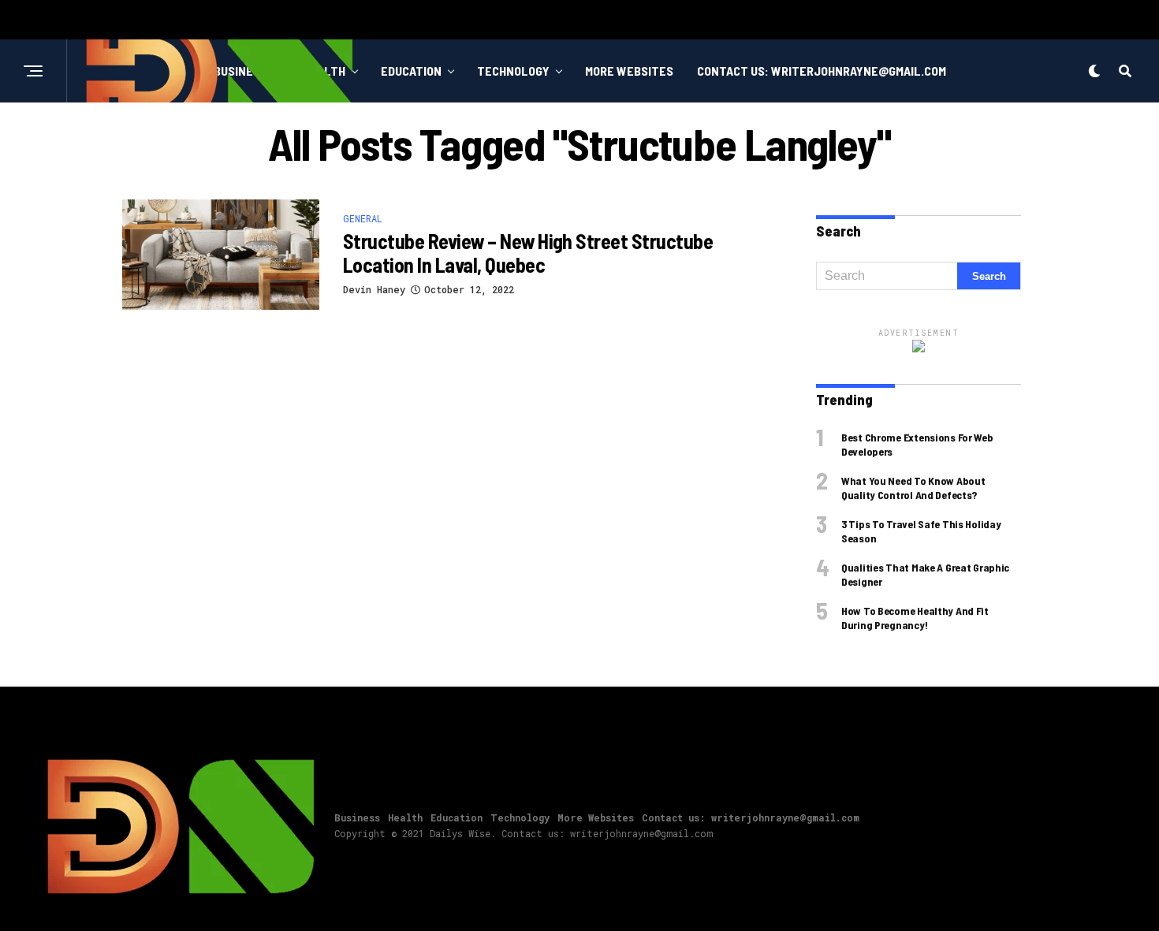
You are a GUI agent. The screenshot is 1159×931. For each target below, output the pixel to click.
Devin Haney (374, 289)
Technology (513, 70)
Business (357, 817)
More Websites (629, 70)
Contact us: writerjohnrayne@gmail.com (821, 70)
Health (405, 817)
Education (411, 70)
